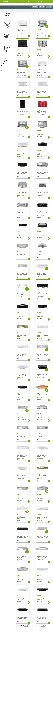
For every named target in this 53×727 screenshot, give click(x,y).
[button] (51, 2)
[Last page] (36, 16)
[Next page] (34, 16)
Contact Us (27, 1)
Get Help (20, 1)
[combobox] (26, 4)
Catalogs (23, 1)
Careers (17, 1)
